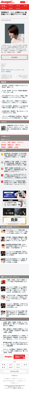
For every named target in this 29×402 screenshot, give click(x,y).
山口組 (16, 147)
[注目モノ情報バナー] (14, 215)
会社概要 (7, 378)
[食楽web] (14, 224)
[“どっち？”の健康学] (14, 206)
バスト (22, 69)
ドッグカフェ (18, 69)
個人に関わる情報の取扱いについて (10, 380)
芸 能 (3, 5)
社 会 (18, 5)
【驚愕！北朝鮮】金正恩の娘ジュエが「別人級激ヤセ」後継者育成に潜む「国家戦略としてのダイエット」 (15, 169)
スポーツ (11, 5)
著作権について (22, 380)
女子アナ (11, 8)
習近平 (14, 142)
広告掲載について (14, 383)
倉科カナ (18, 144)
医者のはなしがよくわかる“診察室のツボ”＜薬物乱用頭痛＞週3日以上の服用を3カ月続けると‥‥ (6, 76)
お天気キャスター (10, 69)
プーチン (3, 142)
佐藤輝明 (10, 147)
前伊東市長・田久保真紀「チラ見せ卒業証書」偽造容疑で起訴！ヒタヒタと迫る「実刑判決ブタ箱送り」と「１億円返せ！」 (15, 156)
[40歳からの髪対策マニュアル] (14, 197)
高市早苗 (3, 144)
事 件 (3, 8)
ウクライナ (20, 142)
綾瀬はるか (11, 144)
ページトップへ (14, 371)
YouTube (3, 69)
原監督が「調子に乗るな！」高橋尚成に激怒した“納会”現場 (22, 76)
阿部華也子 (8, 71)
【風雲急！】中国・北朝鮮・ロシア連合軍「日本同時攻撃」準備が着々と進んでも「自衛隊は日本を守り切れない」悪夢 (15, 163)
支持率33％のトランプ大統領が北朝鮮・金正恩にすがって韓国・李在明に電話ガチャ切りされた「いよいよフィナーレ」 (15, 182)
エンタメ (18, 8)
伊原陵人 (3, 147)
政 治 (25, 5)
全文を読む (14, 57)
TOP (22, 2)
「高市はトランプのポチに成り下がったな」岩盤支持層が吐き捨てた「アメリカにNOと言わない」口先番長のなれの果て (15, 176)
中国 (9, 142)
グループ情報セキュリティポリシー (16, 378)
